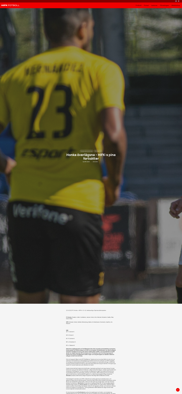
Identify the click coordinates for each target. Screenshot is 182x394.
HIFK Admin (87, 161)
